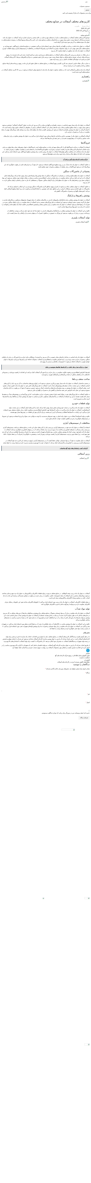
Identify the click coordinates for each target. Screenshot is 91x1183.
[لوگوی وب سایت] (4, 1)
